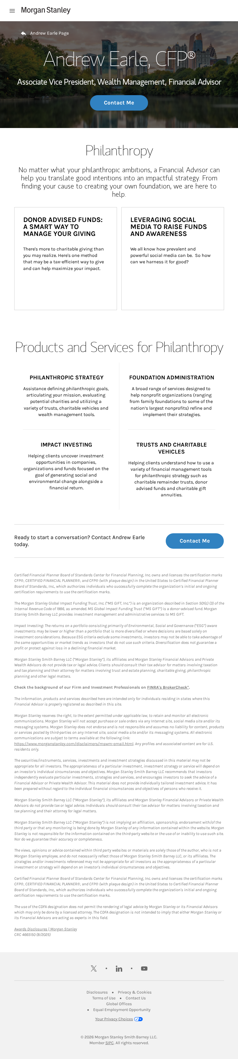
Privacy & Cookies (135, 992)
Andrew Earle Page (49, 33)
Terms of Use (104, 998)
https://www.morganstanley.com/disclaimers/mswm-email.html (74, 743)
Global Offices (119, 1003)
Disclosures (97, 992)
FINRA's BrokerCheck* (168, 687)
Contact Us (136, 998)
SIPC (109, 1042)
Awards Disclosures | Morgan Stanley (45, 929)
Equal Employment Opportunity (122, 1009)
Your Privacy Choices (114, 1019)
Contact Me (119, 102)
